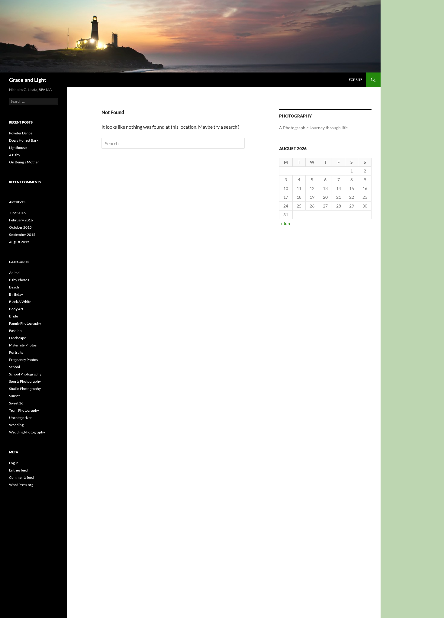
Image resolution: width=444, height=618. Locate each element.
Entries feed (18, 470)
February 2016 (21, 220)
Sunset (14, 396)
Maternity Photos (23, 345)
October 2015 (20, 227)
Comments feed (21, 477)
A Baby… (16, 155)
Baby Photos (19, 280)
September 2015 (22, 234)
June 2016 (17, 213)
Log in (13, 463)
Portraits (16, 352)
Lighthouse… (19, 147)
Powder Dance (20, 133)
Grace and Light (27, 79)
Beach (14, 287)
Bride (13, 316)
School (14, 367)
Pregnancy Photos (23, 359)
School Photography (25, 374)
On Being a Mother (24, 162)
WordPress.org (21, 484)
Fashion (15, 330)
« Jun (285, 223)
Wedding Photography (27, 432)
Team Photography (24, 410)
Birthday (16, 294)
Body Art (16, 309)
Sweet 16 (16, 403)
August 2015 (19, 242)
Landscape (17, 338)
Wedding (16, 425)
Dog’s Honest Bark (23, 140)
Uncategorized (21, 417)
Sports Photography (25, 381)
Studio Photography (25, 388)
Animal (14, 272)
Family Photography (25, 323)
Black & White (20, 301)
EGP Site (355, 80)
